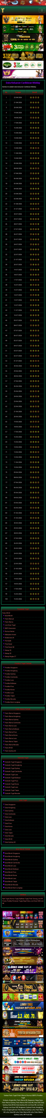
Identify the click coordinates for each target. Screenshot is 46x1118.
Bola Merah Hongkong (12, 856)
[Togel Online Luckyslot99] (23, 1015)
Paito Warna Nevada (12, 745)
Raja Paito (26, 901)
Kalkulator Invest (10, 634)
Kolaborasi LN (9, 638)
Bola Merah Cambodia (12, 863)
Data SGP (37, 1102)
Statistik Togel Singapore (13, 762)
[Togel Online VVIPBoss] (23, 20)
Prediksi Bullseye (10, 683)
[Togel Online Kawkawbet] (23, 942)
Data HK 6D (8, 839)
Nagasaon (31, 1100)
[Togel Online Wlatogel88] (23, 979)
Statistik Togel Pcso (11, 781)
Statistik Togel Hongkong (13, 765)
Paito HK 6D (6, 613)
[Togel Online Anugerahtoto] (23, 1042)
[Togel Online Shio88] (23, 1079)
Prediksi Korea (10, 689)
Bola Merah (9, 616)
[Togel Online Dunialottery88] (23, 1033)
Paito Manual (9, 619)
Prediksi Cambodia (11, 677)
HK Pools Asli (27, 1114)
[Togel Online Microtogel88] (23, 915)
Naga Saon (39, 1100)
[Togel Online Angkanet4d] (23, 1060)
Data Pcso (8, 823)
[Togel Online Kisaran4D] (23, 47)
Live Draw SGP (35, 901)
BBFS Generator (10, 628)
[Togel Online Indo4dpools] (23, 1006)
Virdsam (6, 1100)
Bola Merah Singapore (12, 853)
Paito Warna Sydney (12, 719)
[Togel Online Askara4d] (23, 960)
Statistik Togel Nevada (12, 793)
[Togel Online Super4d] (23, 38)
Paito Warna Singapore (12, 713)
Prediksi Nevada (10, 699)
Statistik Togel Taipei (12, 790)
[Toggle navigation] (42, 10)
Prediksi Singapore (11, 667)
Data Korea (8, 826)
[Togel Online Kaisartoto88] (23, 997)
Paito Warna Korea (11, 735)
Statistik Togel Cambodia (13, 771)
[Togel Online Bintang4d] (23, 970)
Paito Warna (9, 622)
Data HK (30, 1102)
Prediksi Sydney (10, 674)
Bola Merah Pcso (10, 872)
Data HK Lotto (14, 1112)
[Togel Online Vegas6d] (23, 951)
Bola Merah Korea (11, 875)
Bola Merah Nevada (11, 885)
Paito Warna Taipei (11, 741)
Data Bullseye (9, 820)
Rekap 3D (8, 650)
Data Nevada (9, 836)
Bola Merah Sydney (11, 859)
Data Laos (8, 817)
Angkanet (22, 1107)
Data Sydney (9, 811)
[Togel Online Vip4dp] (23, 1024)
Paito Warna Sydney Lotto (26, 1110)
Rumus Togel (14, 898)
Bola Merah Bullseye (12, 869)
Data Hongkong (10, 808)
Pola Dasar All (9, 647)
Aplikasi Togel (24, 898)
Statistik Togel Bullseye (13, 778)
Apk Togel (5, 898)
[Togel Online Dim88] (23, 29)
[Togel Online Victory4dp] (23, 933)
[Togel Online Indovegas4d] (23, 1088)
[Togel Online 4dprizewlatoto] (23, 988)
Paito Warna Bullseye (12, 729)
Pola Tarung (33, 898)
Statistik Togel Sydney (12, 768)
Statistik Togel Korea (12, 784)
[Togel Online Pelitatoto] (23, 65)
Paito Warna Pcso (11, 732)
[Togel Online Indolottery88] (23, 1051)
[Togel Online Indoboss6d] (23, 924)
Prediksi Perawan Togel (15, 901)
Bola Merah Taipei (11, 881)
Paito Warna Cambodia (12, 723)
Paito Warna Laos (11, 726)
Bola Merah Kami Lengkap (13, 888)
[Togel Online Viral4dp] (23, 74)
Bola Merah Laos (10, 866)
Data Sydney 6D (10, 842)
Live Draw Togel (10, 625)
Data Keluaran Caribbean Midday (23, 82)
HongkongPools (11, 1110)
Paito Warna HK (22, 1100)
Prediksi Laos (9, 680)
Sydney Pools (30, 1107)
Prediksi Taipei (10, 696)
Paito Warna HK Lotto (27, 1112)
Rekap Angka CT (10, 656)
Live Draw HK (31, 1105)
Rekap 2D (8, 653)
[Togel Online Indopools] (23, 1070)
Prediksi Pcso (9, 686)
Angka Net (12, 1100)
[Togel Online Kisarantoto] (23, 56)
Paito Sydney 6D (10, 751)
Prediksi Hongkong (11, 671)
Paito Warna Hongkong (12, 716)
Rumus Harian (9, 631)
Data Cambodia (10, 814)
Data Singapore (10, 804)
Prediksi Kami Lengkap (12, 702)
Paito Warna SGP (21, 1102)
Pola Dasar (8, 644)
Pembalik (8, 641)
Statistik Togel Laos (11, 774)
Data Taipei (9, 833)
